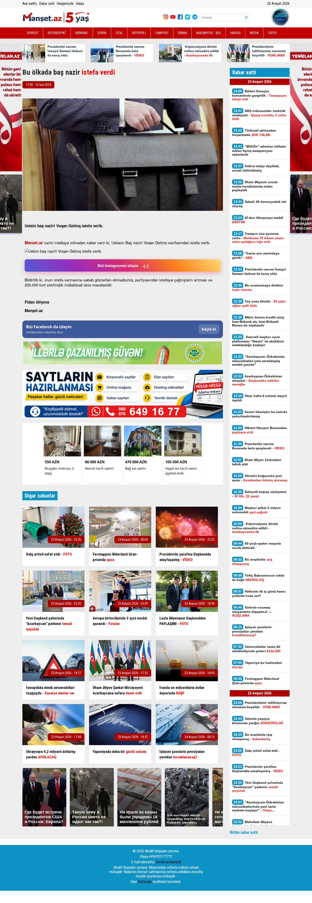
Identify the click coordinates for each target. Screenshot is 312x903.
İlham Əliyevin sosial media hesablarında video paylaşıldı (255, 186)
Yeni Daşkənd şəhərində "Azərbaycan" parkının (257, 786)
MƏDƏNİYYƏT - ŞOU (208, 33)
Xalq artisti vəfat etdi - (256, 753)
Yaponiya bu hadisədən (257, 665)
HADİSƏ (235, 33)
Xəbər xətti (46, 3)
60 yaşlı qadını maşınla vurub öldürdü (256, 545)
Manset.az (34, 242)
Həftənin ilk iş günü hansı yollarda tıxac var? (259, 593)
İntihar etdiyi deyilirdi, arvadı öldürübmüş (256, 168)
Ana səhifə (29, 3)
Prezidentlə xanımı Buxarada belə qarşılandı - (258, 446)
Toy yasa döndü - (259, 303)
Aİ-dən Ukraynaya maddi (257, 220)
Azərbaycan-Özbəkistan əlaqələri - (257, 380)
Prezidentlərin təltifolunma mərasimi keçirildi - (259, 705)
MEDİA (254, 33)
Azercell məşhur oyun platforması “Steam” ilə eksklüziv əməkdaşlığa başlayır (258, 341)
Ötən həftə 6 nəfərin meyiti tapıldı (259, 398)
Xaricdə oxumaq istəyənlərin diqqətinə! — (252, 611)
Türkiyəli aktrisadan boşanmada (254, 132)
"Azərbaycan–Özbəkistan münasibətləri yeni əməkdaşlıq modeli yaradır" (258, 360)
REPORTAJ (139, 33)
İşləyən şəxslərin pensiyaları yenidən (252, 631)
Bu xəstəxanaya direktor (257, 287)
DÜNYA (102, 33)
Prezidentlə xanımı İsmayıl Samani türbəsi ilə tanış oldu (259, 271)
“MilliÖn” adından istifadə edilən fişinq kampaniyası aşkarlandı (259, 150)
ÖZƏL (119, 33)
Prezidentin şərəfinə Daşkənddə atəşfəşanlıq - (257, 769)
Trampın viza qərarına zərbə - (258, 238)
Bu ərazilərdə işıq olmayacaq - (252, 737)
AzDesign (145, 881)
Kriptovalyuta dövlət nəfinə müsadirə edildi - (255, 528)
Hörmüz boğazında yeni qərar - (259, 478)
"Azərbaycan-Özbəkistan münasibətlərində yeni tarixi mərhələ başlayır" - (258, 806)
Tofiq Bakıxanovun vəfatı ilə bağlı (258, 577)
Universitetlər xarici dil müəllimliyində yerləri (256, 649)
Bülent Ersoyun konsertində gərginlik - (259, 95)
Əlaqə (80, 3)
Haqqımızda (65, 3)
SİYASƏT (32, 33)
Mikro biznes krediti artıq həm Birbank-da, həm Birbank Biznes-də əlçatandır (258, 321)
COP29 (272, 33)
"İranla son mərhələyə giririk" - (256, 255)
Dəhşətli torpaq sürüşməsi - (259, 494)
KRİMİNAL (81, 33)
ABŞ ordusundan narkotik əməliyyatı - (259, 115)
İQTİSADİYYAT (57, 33)
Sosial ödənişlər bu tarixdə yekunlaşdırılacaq (259, 414)
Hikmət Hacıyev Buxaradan (259, 430)
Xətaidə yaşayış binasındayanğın (257, 721)
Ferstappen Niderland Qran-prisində (255, 681)
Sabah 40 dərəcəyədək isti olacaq (259, 204)
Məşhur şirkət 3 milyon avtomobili (256, 510)
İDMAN (182, 33)
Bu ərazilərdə (252, 561)
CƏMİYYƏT (162, 33)
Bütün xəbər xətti (244, 832)
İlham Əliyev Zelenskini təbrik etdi (256, 462)
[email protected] (168, 862)
